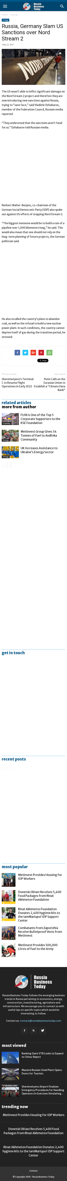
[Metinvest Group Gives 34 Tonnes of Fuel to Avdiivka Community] (10, 436)
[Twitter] (42, 1030)
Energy (14, 14)
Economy (6, 423)
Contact (33, 1170)
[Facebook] (24, 1030)
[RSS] (33, 1030)
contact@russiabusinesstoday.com (40, 1020)
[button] (62, 6)
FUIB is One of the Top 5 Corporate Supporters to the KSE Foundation (40, 419)
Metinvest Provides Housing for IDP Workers (33, 1115)
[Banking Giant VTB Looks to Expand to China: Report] (10, 1058)
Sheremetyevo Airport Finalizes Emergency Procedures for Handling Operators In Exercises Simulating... (43, 1090)
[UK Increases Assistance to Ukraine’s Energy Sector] (10, 452)
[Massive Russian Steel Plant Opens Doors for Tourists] (10, 1074)
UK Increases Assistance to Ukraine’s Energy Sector (39, 450)
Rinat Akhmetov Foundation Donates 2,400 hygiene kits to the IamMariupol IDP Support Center (39, 914)
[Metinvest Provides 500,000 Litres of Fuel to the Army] (8, 950)
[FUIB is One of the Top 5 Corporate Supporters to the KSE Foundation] (10, 419)
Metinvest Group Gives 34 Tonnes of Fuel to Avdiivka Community (39, 435)
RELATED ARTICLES (16, 403)
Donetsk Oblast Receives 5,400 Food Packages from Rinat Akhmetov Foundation (39, 896)
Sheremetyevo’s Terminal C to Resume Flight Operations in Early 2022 (18, 382)
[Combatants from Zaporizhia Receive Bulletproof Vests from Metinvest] (8, 933)
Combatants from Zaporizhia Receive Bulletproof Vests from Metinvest (40, 931)
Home (5, 14)
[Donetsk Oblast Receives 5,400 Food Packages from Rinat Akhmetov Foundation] (8, 897)
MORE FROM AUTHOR (19, 407)
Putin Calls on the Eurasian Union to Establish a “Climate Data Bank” (49, 384)
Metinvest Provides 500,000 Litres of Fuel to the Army (38, 947)
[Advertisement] (33, 168)
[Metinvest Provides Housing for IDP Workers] (8, 880)
